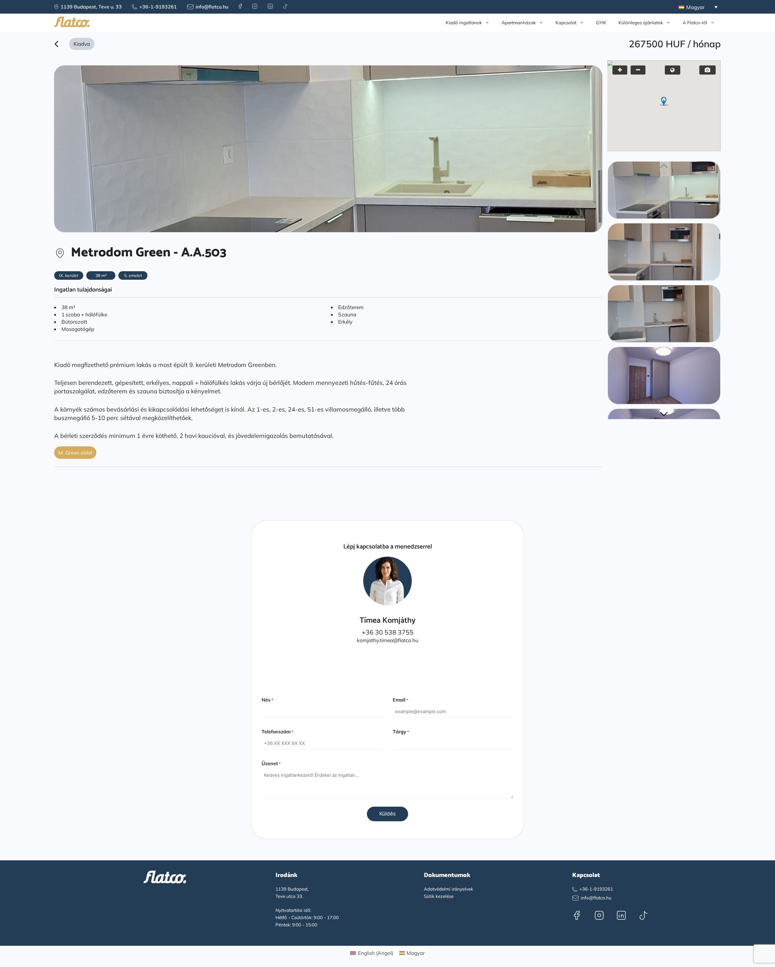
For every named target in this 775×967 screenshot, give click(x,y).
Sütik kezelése (438, 896)
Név (267, 700)
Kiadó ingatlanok (464, 22)
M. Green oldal (75, 452)
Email (400, 700)
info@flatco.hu (212, 7)
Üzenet (271, 763)
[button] (663, 101)
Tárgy (401, 732)
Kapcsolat (566, 22)
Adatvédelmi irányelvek (448, 889)
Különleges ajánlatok (640, 22)
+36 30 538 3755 (388, 632)
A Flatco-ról (695, 22)
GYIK (601, 22)
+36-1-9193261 (158, 7)
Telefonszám (277, 732)
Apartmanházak (519, 22)
